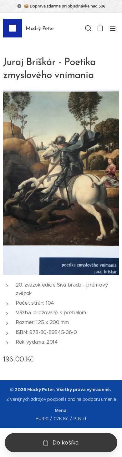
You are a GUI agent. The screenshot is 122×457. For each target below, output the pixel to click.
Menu (112, 28)
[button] (87, 28)
